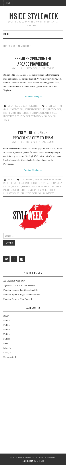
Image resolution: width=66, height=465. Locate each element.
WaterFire (50, 193)
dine (21, 109)
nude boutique (51, 112)
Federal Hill (15, 182)
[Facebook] (14, 259)
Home (8, 3)
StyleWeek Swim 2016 (39, 116)
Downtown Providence (52, 179)
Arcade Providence (11, 109)
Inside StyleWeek (33, 15)
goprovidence (26, 182)
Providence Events (29, 186)
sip (21, 116)
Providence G (8, 116)
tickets (6, 119)
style (36, 190)
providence (16, 186)
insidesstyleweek (54, 109)
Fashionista (27, 460)
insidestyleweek (31, 68)
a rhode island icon (54, 105)
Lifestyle (22, 105)
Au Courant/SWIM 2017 (14, 280)
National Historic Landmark (32, 112)
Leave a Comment (47, 68)
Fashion (10, 105)
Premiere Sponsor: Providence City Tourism (33, 134)
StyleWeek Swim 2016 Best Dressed (19, 285)
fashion (6, 182)
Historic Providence (32, 109)
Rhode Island (27, 190)
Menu (6, 34)
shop (17, 116)
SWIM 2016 (52, 116)
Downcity (38, 179)
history (44, 109)
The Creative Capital (29, 193)
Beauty (6, 315)
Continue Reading (33, 96)
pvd (4, 190)
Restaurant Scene (14, 190)
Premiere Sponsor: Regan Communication (21, 294)
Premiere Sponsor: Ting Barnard (17, 299)
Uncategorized (32, 105)
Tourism (42, 193)
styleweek (26, 116)
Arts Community (27, 179)
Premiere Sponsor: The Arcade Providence (33, 61)
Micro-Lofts (16, 112)
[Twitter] (6, 259)
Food (16, 105)
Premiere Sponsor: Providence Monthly (20, 289)
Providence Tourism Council (49, 186)
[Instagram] (22, 259)
